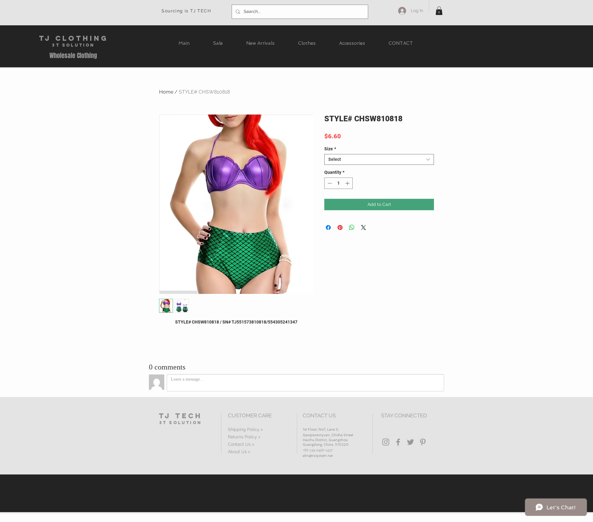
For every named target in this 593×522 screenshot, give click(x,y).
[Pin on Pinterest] (340, 227)
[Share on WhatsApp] (351, 227)
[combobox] (379, 159)
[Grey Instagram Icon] (385, 442)
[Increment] (348, 183)
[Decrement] (329, 183)
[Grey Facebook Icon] (398, 442)
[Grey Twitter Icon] (410, 442)
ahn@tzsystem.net (318, 456)
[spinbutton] (338, 183)
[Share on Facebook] (328, 227)
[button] (439, 10)
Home (166, 92)
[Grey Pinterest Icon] (422, 442)
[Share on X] (363, 227)
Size (330, 148)
